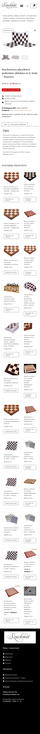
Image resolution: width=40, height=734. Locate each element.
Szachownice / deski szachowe (20, 110)
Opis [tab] (5, 124)
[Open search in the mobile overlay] (27, 6)
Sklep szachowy (20, 15)
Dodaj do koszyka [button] (28, 199)
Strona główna (8, 15)
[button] (21, 6)
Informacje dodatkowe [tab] (18, 124)
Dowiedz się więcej (9, 199)
